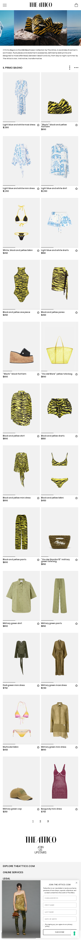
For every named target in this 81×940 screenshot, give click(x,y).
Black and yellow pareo (52, 312)
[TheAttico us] (40, 5)
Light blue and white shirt (54, 188)
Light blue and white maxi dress (19, 124)
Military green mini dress (53, 747)
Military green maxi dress (54, 685)
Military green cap (12, 808)
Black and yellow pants (14, 559)
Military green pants (51, 623)
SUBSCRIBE (59, 932)
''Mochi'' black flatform (14, 373)
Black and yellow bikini (52, 497)
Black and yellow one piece (16, 312)
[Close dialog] (76, 882)
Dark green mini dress (14, 685)
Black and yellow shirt (14, 435)
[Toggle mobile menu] (14, 5)
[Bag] (76, 5)
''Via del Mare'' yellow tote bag (56, 373)
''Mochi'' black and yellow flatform (54, 125)
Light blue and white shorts (55, 250)
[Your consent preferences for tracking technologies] (74, 933)
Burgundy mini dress (51, 808)
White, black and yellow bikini (18, 250)
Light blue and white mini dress (19, 188)
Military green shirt (12, 623)
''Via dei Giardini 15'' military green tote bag (55, 560)
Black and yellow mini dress (17, 497)
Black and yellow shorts (52, 435)
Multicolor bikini (10, 747)
